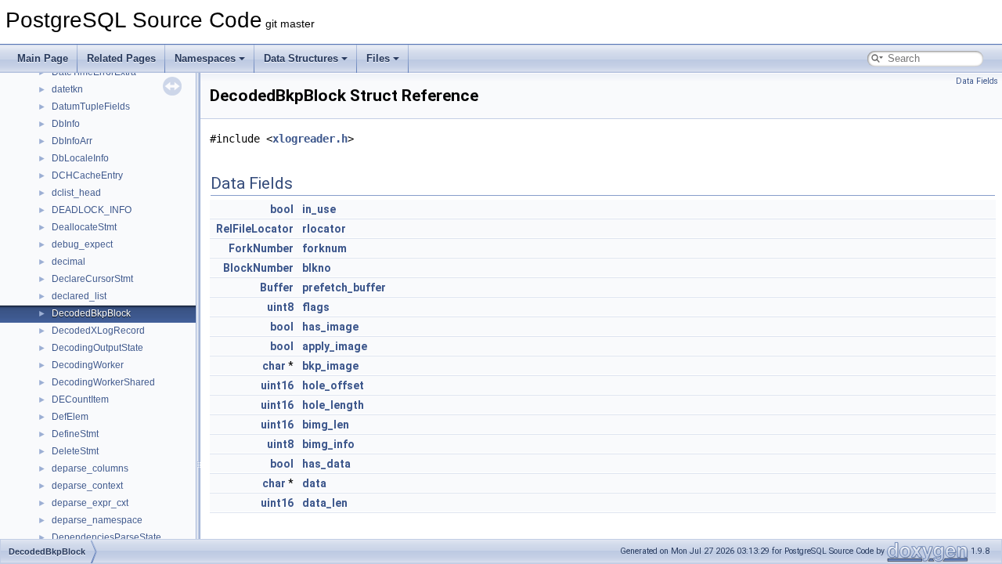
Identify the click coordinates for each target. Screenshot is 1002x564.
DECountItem (80, 399)
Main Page (42, 58)
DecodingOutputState (97, 347)
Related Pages (121, 58)
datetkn (67, 89)
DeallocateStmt (84, 227)
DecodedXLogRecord (98, 330)
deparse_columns (90, 468)
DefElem (70, 416)
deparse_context (87, 485)
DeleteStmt (75, 451)
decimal (68, 261)
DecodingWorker (88, 365)
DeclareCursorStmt (92, 278)
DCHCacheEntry (87, 175)
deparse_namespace (97, 520)
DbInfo (66, 123)
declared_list (79, 296)
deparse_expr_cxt (90, 502)
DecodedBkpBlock (91, 313)
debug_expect (82, 244)
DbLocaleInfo (80, 158)
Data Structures (301, 58)
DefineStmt (75, 433)
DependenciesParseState (106, 537)
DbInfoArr (72, 141)
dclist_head (76, 192)
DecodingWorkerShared (103, 382)
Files (378, 58)
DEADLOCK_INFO (92, 209)
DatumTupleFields (91, 106)
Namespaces (205, 58)
